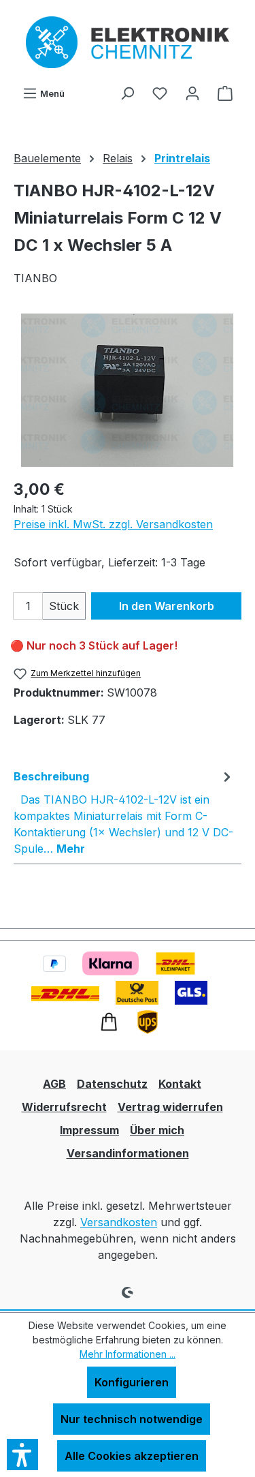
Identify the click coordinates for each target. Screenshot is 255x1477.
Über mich (157, 1130)
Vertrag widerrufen (170, 1107)
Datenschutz (112, 1084)
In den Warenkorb (166, 606)
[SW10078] (127, 390)
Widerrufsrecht (64, 1107)
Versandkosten (118, 1222)
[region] (127, 390)
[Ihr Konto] (192, 92)
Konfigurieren (132, 1382)
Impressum (89, 1130)
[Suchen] (127, 92)
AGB (54, 1084)
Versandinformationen (128, 1153)
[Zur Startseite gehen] (128, 42)
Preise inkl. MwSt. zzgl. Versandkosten (113, 524)
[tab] (124, 811)
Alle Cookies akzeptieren (132, 1456)
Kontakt (179, 1084)
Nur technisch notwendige (132, 1419)
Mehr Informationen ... (127, 1354)
